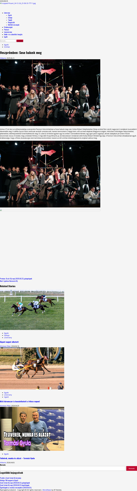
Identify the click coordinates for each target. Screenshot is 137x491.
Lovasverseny (8, 32)
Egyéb (5, 37)
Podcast (6, 29)
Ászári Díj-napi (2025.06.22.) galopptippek (16, 278)
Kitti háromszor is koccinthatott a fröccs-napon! (20, 401)
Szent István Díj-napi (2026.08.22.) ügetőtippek (14, 485)
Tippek (10, 20)
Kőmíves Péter (5, 346)
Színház (7, 47)
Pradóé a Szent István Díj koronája (10, 478)
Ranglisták (11, 22)
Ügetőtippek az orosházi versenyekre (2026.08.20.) (15, 487)
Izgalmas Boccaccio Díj (9, 281)
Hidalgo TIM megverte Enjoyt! (9, 480)
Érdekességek (8, 27)
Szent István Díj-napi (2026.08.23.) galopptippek (15, 483)
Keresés (3, 465)
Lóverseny (7, 13)
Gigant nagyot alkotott (9, 341)
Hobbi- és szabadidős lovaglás (13, 34)
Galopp (10, 17)
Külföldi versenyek (13, 25)
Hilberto (3, 58)
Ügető (10, 15)
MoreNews (47, 490)
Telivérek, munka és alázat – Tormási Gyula (17, 458)
